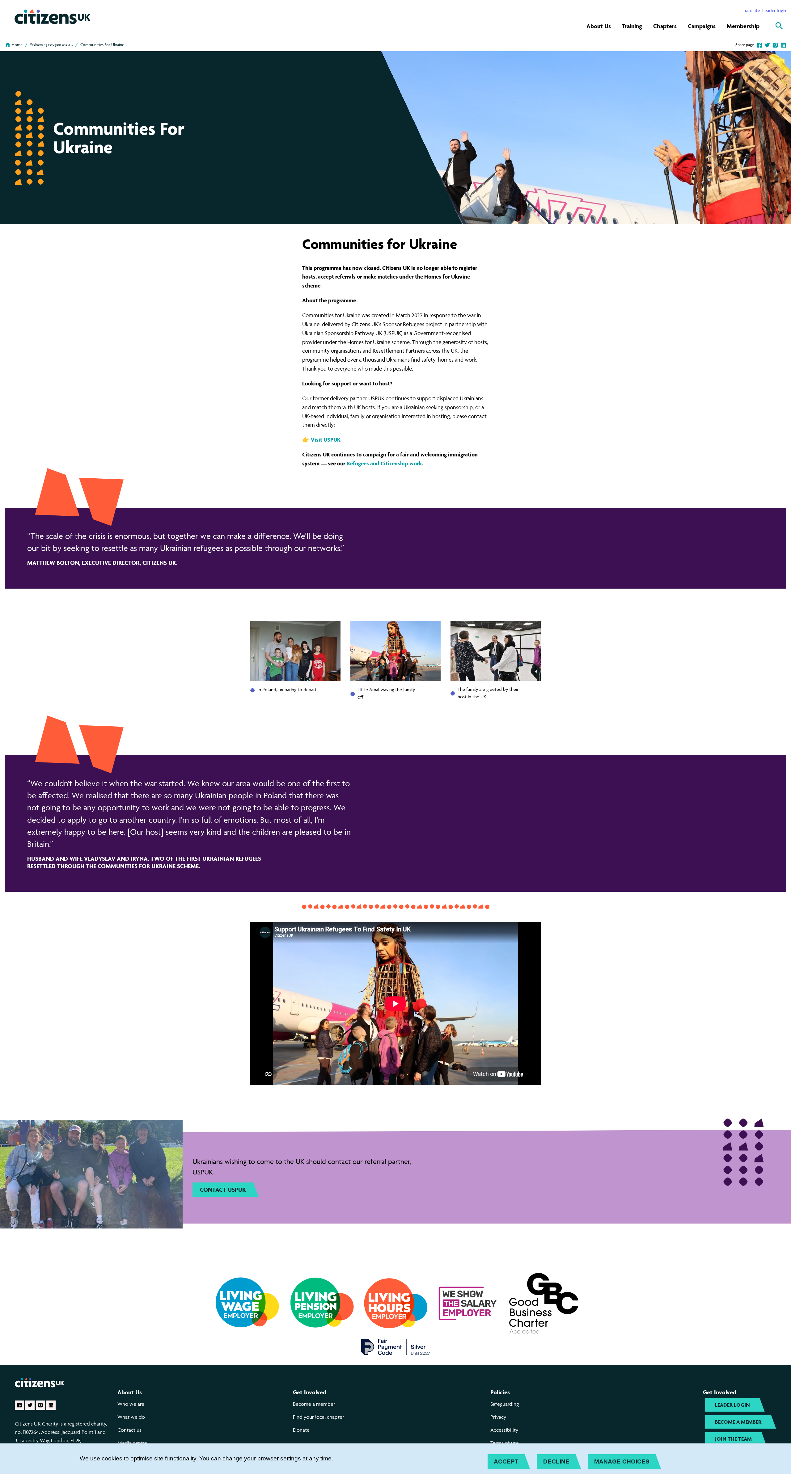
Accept (506, 1461)
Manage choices (621, 1461)
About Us (598, 26)
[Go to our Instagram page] (40, 1405)
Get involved (309, 1392)
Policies (500, 1392)
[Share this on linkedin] (783, 44)
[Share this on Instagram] (775, 44)
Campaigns (702, 26)
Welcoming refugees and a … (51, 44)
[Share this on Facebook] (759, 44)
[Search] (779, 26)
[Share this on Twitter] (767, 44)
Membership (743, 26)
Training (632, 26)
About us (129, 1392)
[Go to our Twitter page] (30, 1405)
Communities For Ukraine (102, 44)
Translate (751, 10)
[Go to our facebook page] (19, 1405)
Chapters (665, 26)
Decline (556, 1461)
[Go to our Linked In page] (51, 1405)
